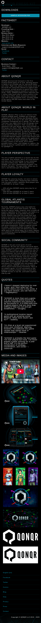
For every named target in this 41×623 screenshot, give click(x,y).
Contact (6, 611)
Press (5, 606)
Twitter (4, 53)
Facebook (5, 51)
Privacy (5, 601)
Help (4, 597)
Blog (4, 592)
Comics (5, 587)
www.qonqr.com (8, 43)
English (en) (7, 572)
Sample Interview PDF (20, 15)
